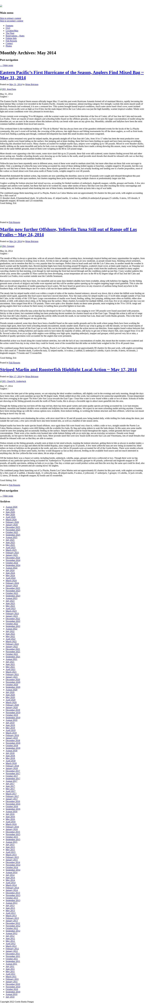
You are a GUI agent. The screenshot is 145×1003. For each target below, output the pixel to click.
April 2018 (10, 761)
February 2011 (12, 979)
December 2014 (13, 862)
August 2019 (11, 720)
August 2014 (11, 872)
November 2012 (13, 926)
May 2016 (10, 819)
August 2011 (11, 964)
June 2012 (10, 938)
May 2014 (10, 880)
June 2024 (10, 573)
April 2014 (10, 882)
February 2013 (12, 918)
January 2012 (12, 951)
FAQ (8, 28)
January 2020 (12, 707)
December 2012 (13, 923)
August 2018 (11, 750)
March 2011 (11, 976)
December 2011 (13, 954)
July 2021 (10, 662)
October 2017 (12, 776)
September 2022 (13, 626)
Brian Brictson (31, 84)
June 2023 (10, 603)
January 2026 (12, 525)
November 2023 (13, 591)
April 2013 (10, 913)
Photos (9, 46)
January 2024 (12, 585)
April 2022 (10, 639)
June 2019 (10, 725)
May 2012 (10, 941)
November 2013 (13, 895)
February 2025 (12, 552)
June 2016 (10, 816)
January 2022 (12, 646)
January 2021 (12, 677)
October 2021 (12, 654)
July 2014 (10, 875)
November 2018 (13, 743)
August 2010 (11, 994)
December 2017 (13, 771)
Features (9, 25)
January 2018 (12, 768)
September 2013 (13, 900)
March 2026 (11, 519)
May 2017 (10, 789)
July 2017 (10, 783)
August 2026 (11, 507)
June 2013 (10, 908)
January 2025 (12, 555)
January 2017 (12, 799)
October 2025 (12, 532)
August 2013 (11, 903)
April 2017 (10, 791)
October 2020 (12, 684)
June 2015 (10, 847)
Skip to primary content (10, 18)
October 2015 (12, 837)
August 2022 (11, 629)
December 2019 (13, 710)
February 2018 (12, 766)
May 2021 (10, 667)
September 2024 (13, 565)
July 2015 (10, 844)
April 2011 (10, 974)
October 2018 (12, 745)
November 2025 (13, 530)
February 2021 (12, 674)
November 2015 (13, 834)
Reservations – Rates (15, 36)
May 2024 (10, 575)
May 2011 (10, 971)
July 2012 (10, 936)
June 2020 (10, 695)
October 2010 (12, 989)
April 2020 (10, 700)
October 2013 (12, 898)
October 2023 (12, 593)
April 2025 (10, 547)
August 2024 (11, 568)
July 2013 (10, 905)
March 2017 (11, 794)
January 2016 (12, 829)
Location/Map (12, 30)
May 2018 (10, 758)
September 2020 (13, 687)
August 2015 (11, 842)
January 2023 (12, 616)
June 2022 (10, 634)
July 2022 (10, 631)
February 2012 (12, 948)
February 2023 (12, 613)
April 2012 (10, 943)
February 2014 (12, 888)
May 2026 (10, 514)
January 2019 (12, 738)
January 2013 (12, 921)
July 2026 (10, 509)
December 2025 (13, 527)
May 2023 (10, 606)
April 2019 (10, 730)
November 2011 (13, 956)
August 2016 (11, 811)
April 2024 (10, 578)
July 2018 (10, 753)
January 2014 (12, 890)
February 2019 (12, 735)
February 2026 (12, 522)
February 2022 (12, 644)
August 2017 (11, 781)
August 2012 (11, 933)
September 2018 (13, 748)
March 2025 (11, 550)
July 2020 (10, 692)
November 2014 (13, 865)
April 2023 (10, 608)
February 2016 (12, 827)
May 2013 (10, 910)
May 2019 (10, 728)
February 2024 (12, 583)
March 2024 (11, 580)
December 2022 (13, 618)
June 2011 (10, 969)
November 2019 (13, 712)
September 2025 (13, 535)
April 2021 (10, 669)
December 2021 (13, 649)
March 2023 (11, 611)
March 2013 (11, 915)
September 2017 (13, 778)
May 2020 (10, 697)
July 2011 (10, 966)
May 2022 (10, 636)
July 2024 (10, 570)
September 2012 (13, 931)
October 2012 (12, 928)
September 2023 (13, 596)
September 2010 (13, 992)
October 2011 (12, 959)
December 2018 (13, 740)
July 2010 (10, 997)
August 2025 (11, 537)
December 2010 (13, 984)
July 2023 (10, 601)
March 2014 (11, 885)
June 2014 (10, 877)
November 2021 (13, 651)
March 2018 (11, 763)
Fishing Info (11, 38)
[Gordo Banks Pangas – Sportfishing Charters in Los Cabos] (1, 5)
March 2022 (11, 641)
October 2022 (12, 624)
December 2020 (13, 679)
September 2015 (13, 839)
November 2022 (13, 621)
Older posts (6, 65)
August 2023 (11, 598)
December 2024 (13, 558)
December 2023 (13, 588)
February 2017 (12, 796)
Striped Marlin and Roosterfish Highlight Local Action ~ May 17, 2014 (68, 369)
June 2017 (10, 786)
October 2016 (12, 806)
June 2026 (10, 512)
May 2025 (10, 545)
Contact (9, 43)
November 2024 (13, 560)
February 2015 (12, 857)
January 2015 (12, 860)
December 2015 (13, 832)
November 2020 (13, 682)
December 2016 (13, 801)
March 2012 (11, 946)
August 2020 (11, 690)
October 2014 (12, 867)
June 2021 (10, 664)
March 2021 (11, 672)
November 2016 (13, 804)
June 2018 (10, 756)
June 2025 (10, 542)
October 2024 (12, 563)
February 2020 (12, 705)
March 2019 (11, 733)
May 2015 (10, 849)
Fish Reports (11, 41)
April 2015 (10, 852)
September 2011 (13, 961)
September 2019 (13, 717)
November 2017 (13, 773)
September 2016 (13, 809)
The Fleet (10, 33)
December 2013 (13, 893)
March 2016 (11, 824)
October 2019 (12, 715)
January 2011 (12, 981)
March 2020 (11, 702)
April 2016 (10, 822)
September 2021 (13, 657)
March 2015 (11, 855)
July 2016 (10, 814)
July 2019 (10, 723)
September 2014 (13, 870)
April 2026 (10, 517)
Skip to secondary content (11, 21)
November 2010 (13, 987)
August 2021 (11, 659)
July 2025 (10, 540)
